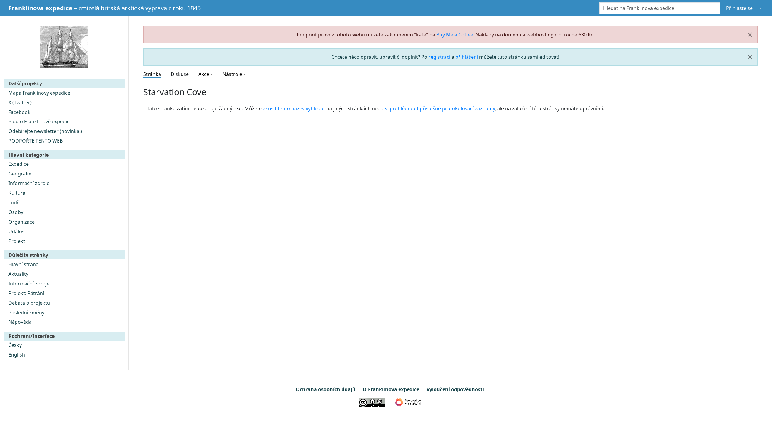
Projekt (16, 241)
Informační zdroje (28, 183)
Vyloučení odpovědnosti (455, 389)
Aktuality (18, 274)
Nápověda (20, 322)
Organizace (21, 222)
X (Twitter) (20, 102)
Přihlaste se (739, 8)
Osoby (15, 212)
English (16, 354)
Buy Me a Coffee (454, 34)
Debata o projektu (29, 303)
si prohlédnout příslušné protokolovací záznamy (440, 108)
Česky (15, 345)
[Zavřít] (750, 34)
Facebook (19, 112)
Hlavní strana (23, 264)
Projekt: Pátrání (26, 293)
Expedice (18, 164)
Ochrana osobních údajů (326, 389)
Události (17, 231)
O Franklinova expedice (391, 389)
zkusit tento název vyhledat (294, 108)
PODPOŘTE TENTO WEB (35, 140)
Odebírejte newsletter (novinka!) (45, 131)
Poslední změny (26, 312)
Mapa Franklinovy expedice (39, 93)
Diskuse (180, 74)
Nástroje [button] (232, 74)
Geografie (19, 173)
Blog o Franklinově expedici (39, 121)
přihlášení (466, 57)
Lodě (14, 202)
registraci (439, 57)
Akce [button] (203, 74)
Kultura (16, 193)
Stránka (152, 74)
